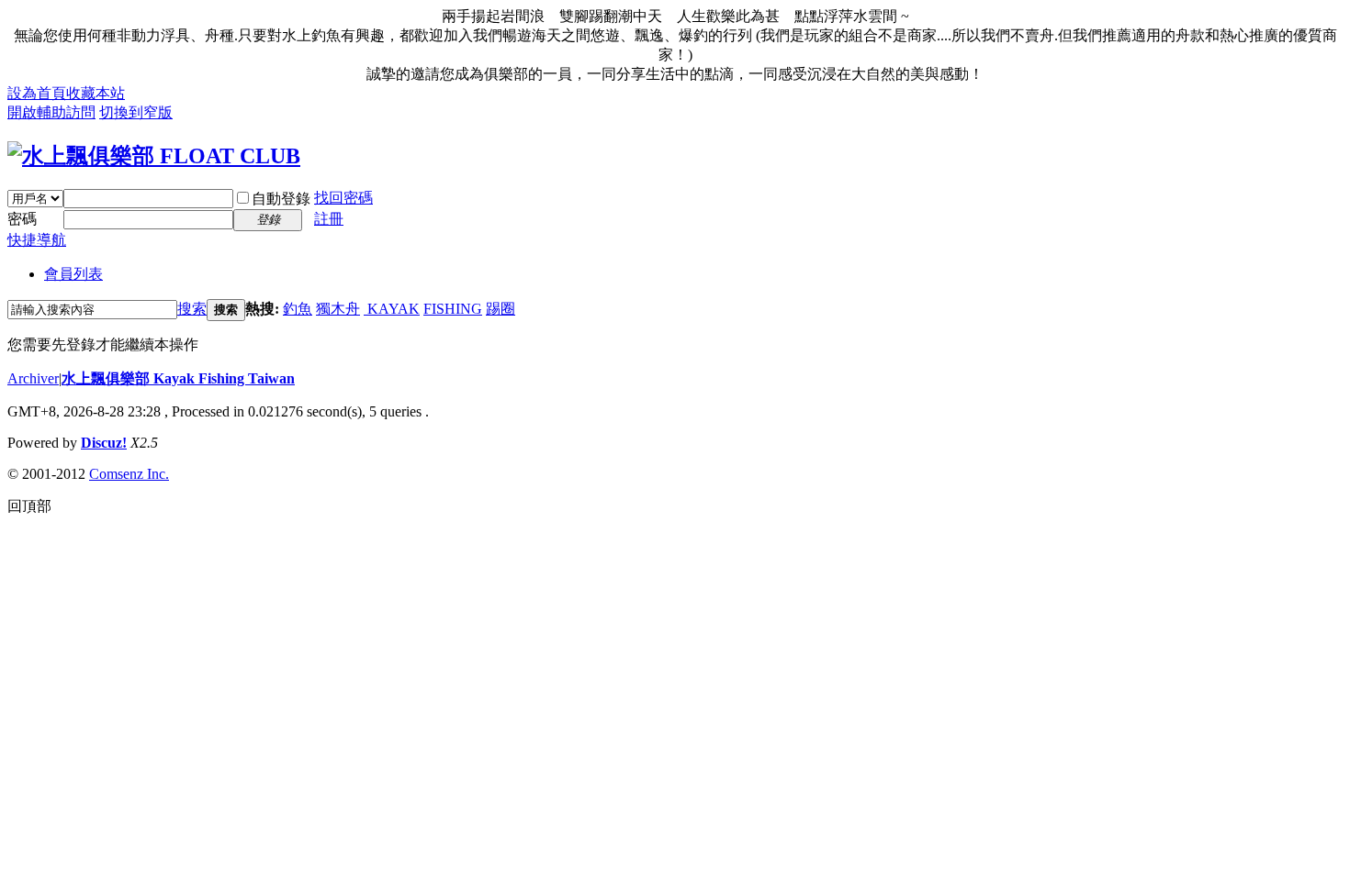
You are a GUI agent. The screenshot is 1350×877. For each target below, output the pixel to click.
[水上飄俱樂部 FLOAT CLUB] (153, 156)
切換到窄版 (136, 112)
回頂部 (29, 506)
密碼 (22, 219)
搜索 (192, 308)
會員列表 (73, 274)
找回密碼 (343, 197)
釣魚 (297, 308)
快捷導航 (36, 240)
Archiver (33, 378)
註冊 (328, 219)
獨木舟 (338, 308)
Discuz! (104, 442)
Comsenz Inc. (129, 474)
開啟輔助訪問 (51, 112)
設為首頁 (36, 93)
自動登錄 (281, 198)
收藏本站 (95, 93)
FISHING (452, 308)
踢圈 (500, 308)
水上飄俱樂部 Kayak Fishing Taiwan (178, 378)
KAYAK (392, 308)
